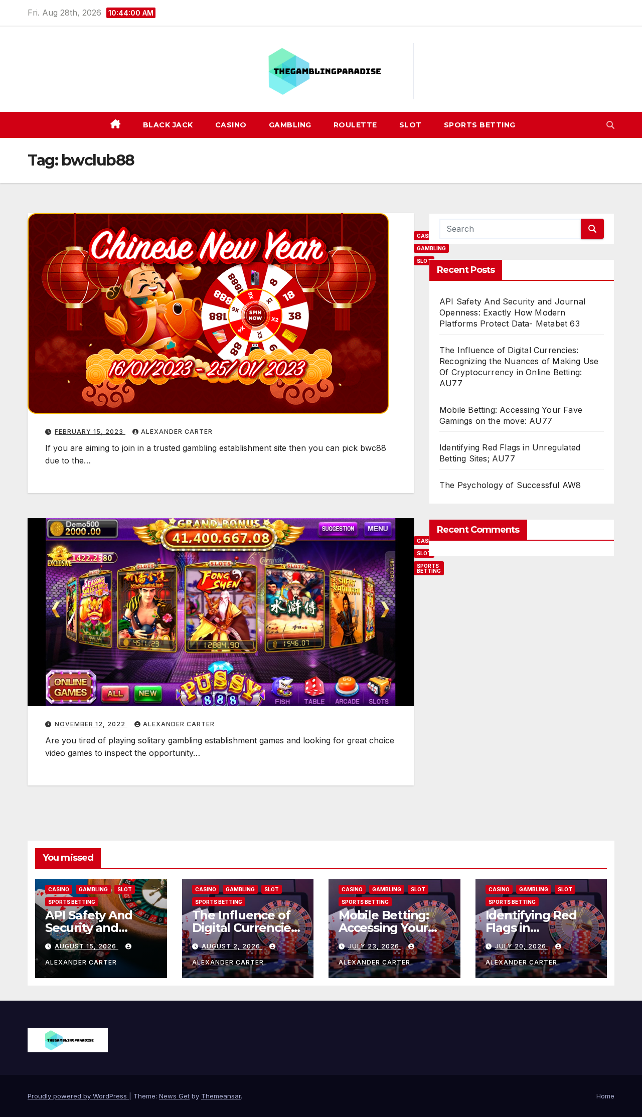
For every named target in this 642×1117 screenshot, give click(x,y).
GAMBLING (290, 124)
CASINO (231, 124)
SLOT (410, 124)
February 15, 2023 (90, 431)
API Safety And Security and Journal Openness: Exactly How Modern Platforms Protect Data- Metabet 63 (512, 312)
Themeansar (221, 1096)
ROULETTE (355, 124)
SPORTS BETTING (480, 124)
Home (605, 1096)
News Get (174, 1096)
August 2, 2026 (232, 946)
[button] (610, 125)
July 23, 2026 (374, 946)
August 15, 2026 (86, 946)
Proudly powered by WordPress (78, 1096)
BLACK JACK (168, 124)
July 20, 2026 (521, 946)
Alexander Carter (177, 431)
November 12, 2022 (91, 724)
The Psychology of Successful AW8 (510, 485)
